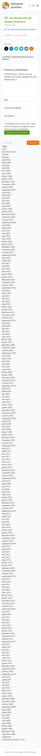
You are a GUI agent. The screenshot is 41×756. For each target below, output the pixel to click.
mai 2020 (5, 364)
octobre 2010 (7, 671)
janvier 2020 (7, 375)
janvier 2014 (7, 565)
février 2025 (7, 209)
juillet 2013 (6, 581)
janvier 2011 (7, 663)
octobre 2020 (7, 350)
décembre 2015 (8, 503)
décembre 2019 (8, 377)
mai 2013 (5, 587)
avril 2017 (6, 459)
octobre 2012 (7, 606)
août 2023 (6, 258)
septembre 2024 (9, 222)
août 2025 (6, 192)
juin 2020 (6, 361)
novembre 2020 (8, 347)
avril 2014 (6, 557)
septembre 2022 (9, 288)
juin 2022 (6, 296)
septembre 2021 (9, 320)
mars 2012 (6, 625)
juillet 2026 (6, 162)
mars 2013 (6, 592)
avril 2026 (6, 171)
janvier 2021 (7, 342)
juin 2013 (6, 584)
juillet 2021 (6, 326)
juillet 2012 (6, 614)
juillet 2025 (6, 195)
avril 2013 (6, 590)
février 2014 (7, 562)
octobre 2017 (7, 443)
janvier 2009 (7, 728)
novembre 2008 (8, 734)
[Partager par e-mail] (26, 49)
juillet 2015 (6, 516)
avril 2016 (6, 492)
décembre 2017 (8, 437)
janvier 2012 (7, 630)
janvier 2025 (7, 211)
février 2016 (7, 497)
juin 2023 (6, 263)
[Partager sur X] (6, 49)
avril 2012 (6, 622)
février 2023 (7, 274)
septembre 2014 (9, 543)
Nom (6, 100)
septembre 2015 (9, 511)
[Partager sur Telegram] (21, 49)
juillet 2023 (6, 260)
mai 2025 (5, 200)
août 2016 (6, 481)
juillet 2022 (6, 293)
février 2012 (7, 628)
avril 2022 (6, 301)
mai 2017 (5, 456)
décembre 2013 (8, 568)
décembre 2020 (8, 345)
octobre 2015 (7, 508)
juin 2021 (6, 328)
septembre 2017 (9, 445)
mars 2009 (6, 723)
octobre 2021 (7, 317)
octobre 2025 (7, 187)
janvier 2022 (7, 309)
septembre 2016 (9, 478)
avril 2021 (6, 334)
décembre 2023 (8, 247)
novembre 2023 (8, 249)
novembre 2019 (8, 380)
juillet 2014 (6, 549)
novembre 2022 (8, 282)
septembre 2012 (9, 609)
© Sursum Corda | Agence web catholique (20, 752)
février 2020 (7, 372)
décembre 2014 (8, 535)
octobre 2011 (7, 639)
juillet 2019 (6, 391)
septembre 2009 (9, 707)
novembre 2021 (8, 315)
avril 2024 (6, 236)
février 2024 (7, 241)
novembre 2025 (8, 184)
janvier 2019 (7, 407)
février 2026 (7, 176)
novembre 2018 (8, 413)
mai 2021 (5, 331)
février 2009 (7, 726)
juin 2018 (6, 426)
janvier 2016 (7, 500)
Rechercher (33, 143)
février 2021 (7, 339)
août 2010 (6, 677)
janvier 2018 (7, 435)
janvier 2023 (7, 277)
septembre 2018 (9, 418)
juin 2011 (6, 650)
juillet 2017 (6, 451)
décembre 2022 (8, 279)
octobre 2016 (7, 475)
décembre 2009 (8, 698)
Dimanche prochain (17, 5)
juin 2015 (6, 519)
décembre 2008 (8, 731)
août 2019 (6, 388)
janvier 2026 (7, 179)
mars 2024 (6, 239)
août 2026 (6, 160)
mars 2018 (6, 429)
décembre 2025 (8, 181)
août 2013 (6, 579)
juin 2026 (6, 165)
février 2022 (7, 307)
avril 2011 (6, 655)
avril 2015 (6, 524)
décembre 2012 (8, 601)
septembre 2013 (9, 576)
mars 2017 (6, 462)
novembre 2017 (8, 440)
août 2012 (6, 611)
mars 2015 (6, 527)
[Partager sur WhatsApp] (16, 49)
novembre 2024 (8, 217)
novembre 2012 (8, 603)
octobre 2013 (7, 573)
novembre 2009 (8, 701)
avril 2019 (6, 399)
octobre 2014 (7, 541)
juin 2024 (6, 230)
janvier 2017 (7, 467)
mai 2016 (5, 489)
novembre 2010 (8, 669)
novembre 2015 (8, 505)
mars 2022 (6, 304)
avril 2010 (6, 688)
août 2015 (6, 513)
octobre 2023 (7, 252)
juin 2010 (6, 682)
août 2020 (6, 356)
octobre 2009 (7, 704)
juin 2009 (6, 715)
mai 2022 (5, 298)
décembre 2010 (8, 666)
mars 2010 (6, 690)
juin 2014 (6, 552)
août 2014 (6, 546)
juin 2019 (6, 394)
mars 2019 (6, 402)
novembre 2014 (8, 538)
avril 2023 (6, 268)
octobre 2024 (7, 220)
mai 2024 (5, 233)
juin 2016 (6, 486)
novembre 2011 (8, 636)
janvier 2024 (7, 244)
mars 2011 (6, 658)
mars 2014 (6, 560)
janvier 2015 (7, 532)
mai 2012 (5, 620)
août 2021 (6, 323)
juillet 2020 (6, 358)
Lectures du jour (9, 151)
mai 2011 (5, 652)
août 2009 (6, 709)
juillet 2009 (6, 712)
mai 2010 (5, 685)
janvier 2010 (7, 696)
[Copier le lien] (31, 49)
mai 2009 (5, 718)
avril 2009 (6, 720)
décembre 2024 (8, 214)
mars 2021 (6, 337)
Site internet (9, 116)
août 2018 (6, 421)
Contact (5, 154)
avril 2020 (6, 366)
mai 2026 (5, 168)
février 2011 (7, 660)
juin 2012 (6, 617)
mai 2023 (5, 266)
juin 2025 (6, 198)
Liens (4, 149)
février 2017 (7, 464)
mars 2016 (6, 494)
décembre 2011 (8, 633)
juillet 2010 (6, 679)
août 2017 (6, 448)
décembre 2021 (8, 312)
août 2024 (6, 225)
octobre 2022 (7, 285)
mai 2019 (5, 396)
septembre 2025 (9, 190)
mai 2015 (5, 522)
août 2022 (6, 290)
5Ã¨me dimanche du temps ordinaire (20, 29)
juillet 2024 (6, 228)
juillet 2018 (6, 424)
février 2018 (7, 432)
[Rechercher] (30, 5)
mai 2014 (5, 554)
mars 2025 (6, 206)
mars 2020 (6, 369)
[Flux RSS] (33, 5)
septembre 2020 (9, 353)
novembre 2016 (8, 473)
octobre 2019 (7, 383)
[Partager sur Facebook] (11, 49)
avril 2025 (6, 203)
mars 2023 (6, 271)
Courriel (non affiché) (12, 108)
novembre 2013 (8, 571)
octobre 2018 (7, 415)
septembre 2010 (9, 674)
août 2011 (6, 644)
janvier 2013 (7, 598)
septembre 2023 (9, 255)
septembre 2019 (9, 386)
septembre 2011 (9, 641)
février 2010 (7, 693)
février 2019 (7, 405)
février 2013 (7, 595)
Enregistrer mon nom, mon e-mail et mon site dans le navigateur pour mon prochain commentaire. (19, 126)
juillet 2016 (6, 483)
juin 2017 (6, 454)
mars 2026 (6, 173)
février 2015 (7, 530)
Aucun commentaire (20, 35)
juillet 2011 (6, 647)
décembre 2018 (8, 410)
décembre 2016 (8, 470)
